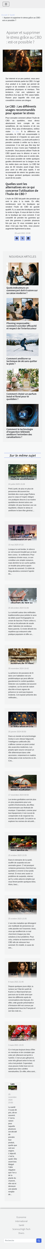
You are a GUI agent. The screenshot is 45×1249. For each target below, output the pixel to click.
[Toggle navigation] (6, 4)
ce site (15, 131)
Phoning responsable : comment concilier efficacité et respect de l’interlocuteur (21, 326)
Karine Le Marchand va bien (22, 973)
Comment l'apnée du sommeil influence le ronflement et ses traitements (23, 538)
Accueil (4, 15)
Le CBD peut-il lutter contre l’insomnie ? (22, 909)
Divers (21, 1233)
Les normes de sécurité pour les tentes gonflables (21, 787)
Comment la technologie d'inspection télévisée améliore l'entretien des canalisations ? (19, 433)
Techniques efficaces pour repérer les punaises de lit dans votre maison (22, 662)
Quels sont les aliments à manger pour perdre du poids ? (21, 849)
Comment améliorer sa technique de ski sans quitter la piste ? (21, 361)
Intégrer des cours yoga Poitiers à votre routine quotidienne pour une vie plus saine (22, 479)
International (21, 1221)
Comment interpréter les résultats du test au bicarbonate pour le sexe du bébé (22, 603)
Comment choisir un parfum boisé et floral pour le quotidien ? (21, 396)
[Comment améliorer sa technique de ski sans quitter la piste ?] (22, 344)
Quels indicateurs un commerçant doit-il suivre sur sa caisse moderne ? (22, 290)
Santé (12, 15)
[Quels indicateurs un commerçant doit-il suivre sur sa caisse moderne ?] (22, 274)
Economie (21, 1217)
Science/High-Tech (21, 1229)
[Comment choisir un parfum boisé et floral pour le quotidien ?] (22, 380)
